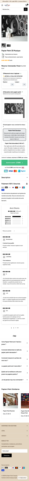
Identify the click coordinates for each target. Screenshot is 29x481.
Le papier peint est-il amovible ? (11, 366)
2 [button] (13, 328)
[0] (26, 5)
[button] (5, 60)
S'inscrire (6, 455)
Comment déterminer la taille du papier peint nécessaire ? (11, 351)
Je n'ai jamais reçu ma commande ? (12, 380)
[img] (6, 237)
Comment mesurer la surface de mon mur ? (11, 359)
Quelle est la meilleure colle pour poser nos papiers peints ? (11, 373)
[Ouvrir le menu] (2, 5)
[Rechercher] (26, 9)
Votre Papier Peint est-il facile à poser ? (11, 343)
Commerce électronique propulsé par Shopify (12, 477)
